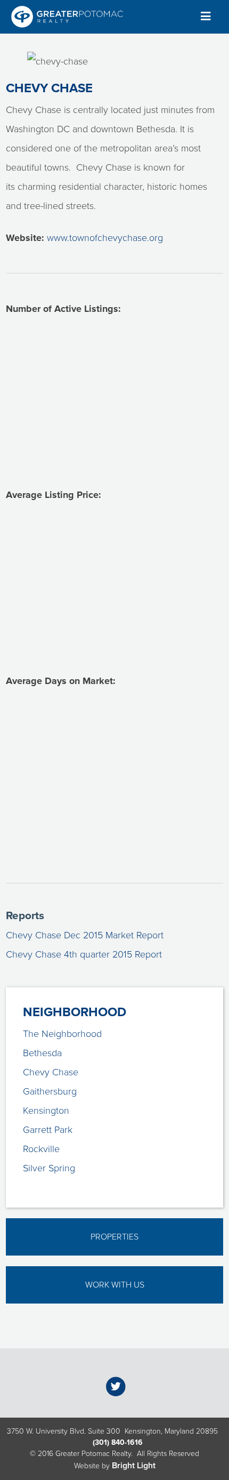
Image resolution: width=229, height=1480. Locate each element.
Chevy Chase (50, 1072)
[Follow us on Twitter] (116, 1386)
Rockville (41, 1149)
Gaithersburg (50, 1091)
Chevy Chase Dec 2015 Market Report (84, 935)
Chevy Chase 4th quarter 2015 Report (84, 954)
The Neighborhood (62, 1034)
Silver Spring (49, 1168)
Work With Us (114, 1285)
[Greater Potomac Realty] (67, 17)
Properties (114, 1237)
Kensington (46, 1110)
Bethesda (42, 1053)
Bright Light (134, 1465)
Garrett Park (47, 1130)
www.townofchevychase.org (105, 238)
